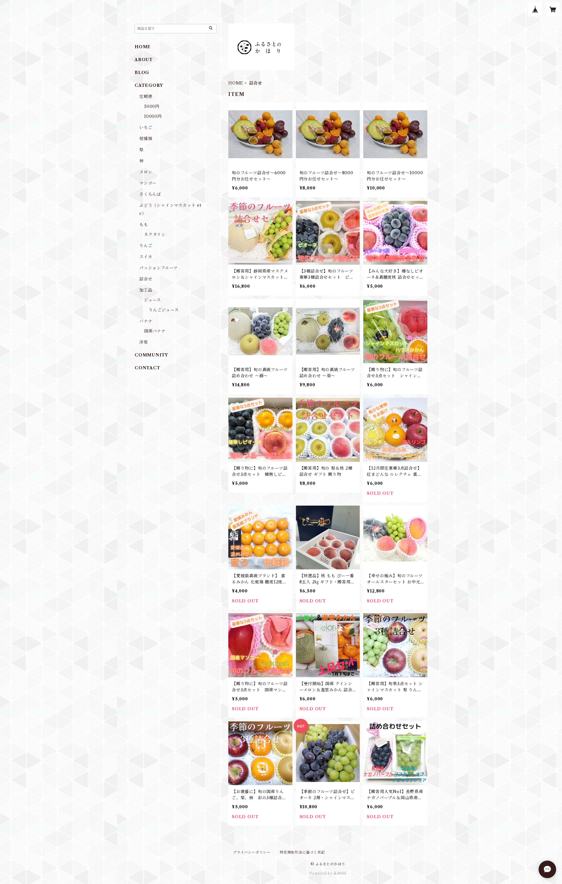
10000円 (153, 116)
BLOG (142, 72)
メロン (145, 172)
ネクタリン (155, 234)
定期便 (145, 96)
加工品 (145, 290)
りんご (145, 245)
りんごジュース (164, 310)
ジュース (152, 300)
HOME (235, 83)
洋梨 (143, 342)
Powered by (321, 873)
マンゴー (148, 183)
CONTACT (147, 368)
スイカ (145, 256)
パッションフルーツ (158, 267)
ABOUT (144, 59)
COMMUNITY (151, 355)
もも (143, 224)
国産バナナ (155, 331)
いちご (145, 127)
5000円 (152, 106)
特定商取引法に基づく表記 (302, 852)
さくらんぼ (150, 194)
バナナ (145, 321)
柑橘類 (145, 138)
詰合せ (145, 279)
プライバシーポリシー (251, 852)
